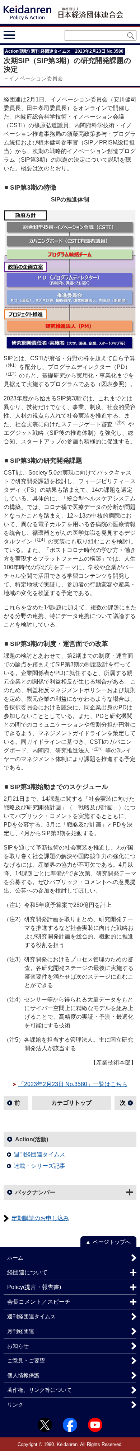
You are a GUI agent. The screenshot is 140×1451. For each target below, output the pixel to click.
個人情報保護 (23, 1375)
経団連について (27, 1272)
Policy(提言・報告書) (34, 1287)
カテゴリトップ (71, 1103)
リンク (15, 1405)
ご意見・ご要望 (26, 1360)
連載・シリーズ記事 (39, 1166)
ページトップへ (112, 1242)
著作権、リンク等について (39, 1390)
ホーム (15, 1258)
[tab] (22, 35)
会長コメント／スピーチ (38, 1302)
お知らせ (18, 1346)
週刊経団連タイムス (39, 1154)
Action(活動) (31, 1139)
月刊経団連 (20, 1331)
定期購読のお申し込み (40, 1218)
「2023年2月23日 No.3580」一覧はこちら (72, 1084)
